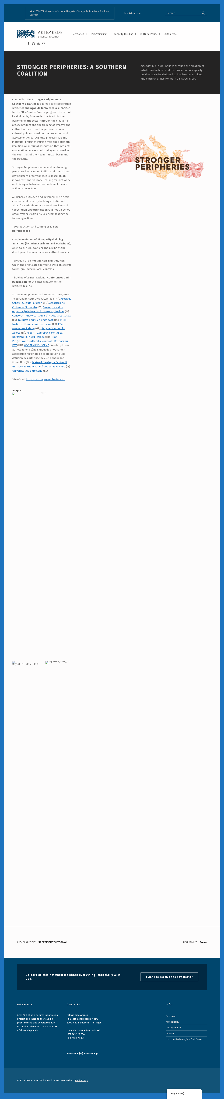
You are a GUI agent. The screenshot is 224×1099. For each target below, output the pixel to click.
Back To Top (81, 1080)
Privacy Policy (173, 1027)
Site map (171, 1016)
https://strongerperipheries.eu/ (45, 379)
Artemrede (170, 34)
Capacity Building (123, 34)
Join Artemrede (132, 13)
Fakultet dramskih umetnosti (36, 320)
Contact (170, 1033)
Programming (99, 34)
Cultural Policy (148, 34)
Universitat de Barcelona (27, 370)
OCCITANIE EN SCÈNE (36, 345)
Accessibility (172, 1021)
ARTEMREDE (50, 32)
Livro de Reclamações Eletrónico (184, 1039)
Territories (78, 34)
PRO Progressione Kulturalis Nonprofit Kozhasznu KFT (40, 341)
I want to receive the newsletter (169, 976)
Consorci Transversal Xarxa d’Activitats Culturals (41, 315)
